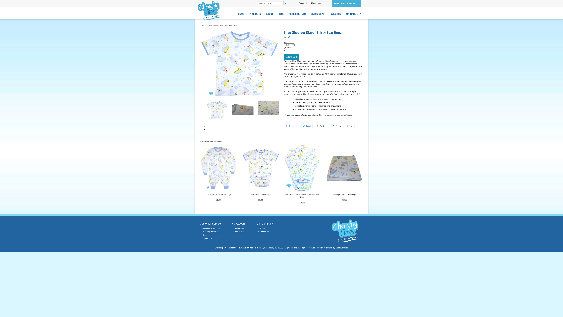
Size (286, 42)
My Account (316, 3)
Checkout (353, 3)
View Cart (339, 3)
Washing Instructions (211, 232)
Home (241, 13)
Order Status (240, 228)
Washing (336, 13)
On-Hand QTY (353, 13)
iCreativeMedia (342, 248)
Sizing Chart (318, 13)
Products (255, 13)
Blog (281, 13)
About (269, 13)
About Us (263, 228)
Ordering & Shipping (211, 228)
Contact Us (303, 3)
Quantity (287, 47)
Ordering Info (297, 13)
